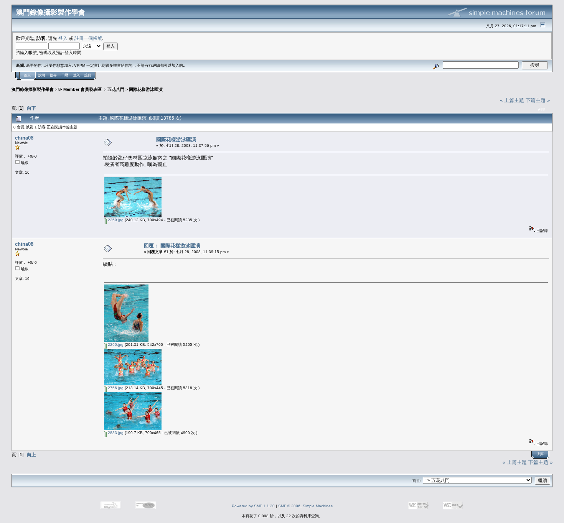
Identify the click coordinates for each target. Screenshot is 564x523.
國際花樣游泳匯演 (146, 89)
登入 (63, 38)
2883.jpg (115, 433)
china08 (24, 138)
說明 (41, 75)
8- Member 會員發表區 (80, 89)
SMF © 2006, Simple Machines (305, 506)
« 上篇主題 (512, 100)
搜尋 (53, 75)
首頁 (27, 75)
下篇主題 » (538, 100)
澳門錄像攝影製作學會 (33, 89)
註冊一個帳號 (88, 38)
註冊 (87, 75)
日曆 (64, 75)
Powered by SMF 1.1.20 (253, 506)
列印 (541, 109)
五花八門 (115, 89)
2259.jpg (115, 220)
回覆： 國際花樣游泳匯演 (172, 245)
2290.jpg (115, 344)
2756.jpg (115, 388)
